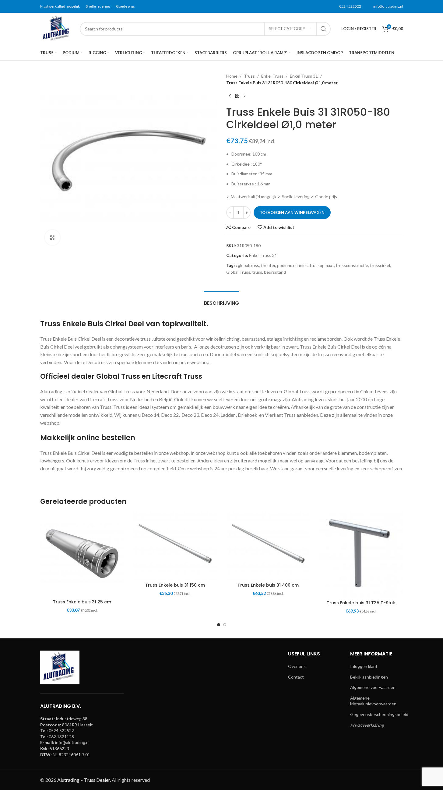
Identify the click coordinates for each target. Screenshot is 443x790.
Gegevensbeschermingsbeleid (379, 714)
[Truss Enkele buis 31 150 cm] (175, 545)
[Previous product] (230, 96)
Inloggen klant (364, 666)
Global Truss (238, 272)
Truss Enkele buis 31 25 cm (82, 602)
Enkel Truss (272, 76)
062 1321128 (61, 736)
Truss (249, 76)
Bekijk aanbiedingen (369, 676)
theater (268, 265)
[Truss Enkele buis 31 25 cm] (82, 554)
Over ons (297, 666)
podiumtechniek (292, 265)
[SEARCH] (324, 29)
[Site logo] (57, 28)
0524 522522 (350, 6)
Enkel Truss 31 (304, 76)
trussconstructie (352, 265)
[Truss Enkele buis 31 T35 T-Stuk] (361, 554)
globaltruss (248, 265)
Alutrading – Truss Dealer (83, 780)
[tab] (221, 300)
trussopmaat (322, 265)
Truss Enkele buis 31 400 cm (268, 585)
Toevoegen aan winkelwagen (292, 212)
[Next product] (244, 96)
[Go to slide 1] (218, 624)
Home (231, 76)
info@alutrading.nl (388, 6)
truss (257, 272)
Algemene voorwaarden (373, 687)
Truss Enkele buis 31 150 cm (175, 585)
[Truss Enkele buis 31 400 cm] (268, 545)
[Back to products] (237, 96)
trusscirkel (380, 265)
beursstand (275, 272)
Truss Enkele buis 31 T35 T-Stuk (361, 603)
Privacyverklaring (367, 725)
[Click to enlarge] (52, 237)
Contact (296, 676)
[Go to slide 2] (224, 624)
